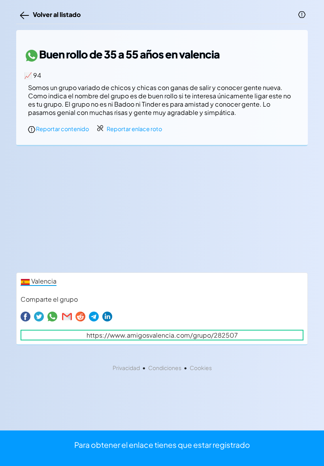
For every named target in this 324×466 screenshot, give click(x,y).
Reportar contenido (62, 128)
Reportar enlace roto (134, 128)
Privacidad (126, 367)
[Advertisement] (162, 211)
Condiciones (164, 367)
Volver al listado (55, 14)
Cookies (201, 367)
